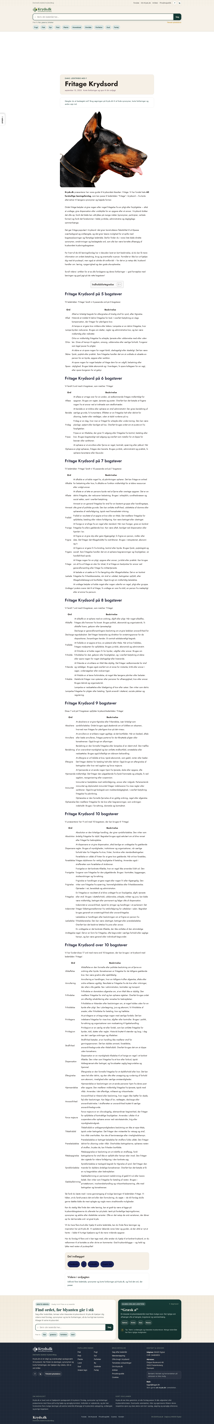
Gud (108, 27)
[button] (2, 119)
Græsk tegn (82, 1370)
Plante (66, 27)
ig (179, 3)
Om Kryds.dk (146, 3)
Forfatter (99, 27)
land (72, 1335)
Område (88, 27)
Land (80, 1363)
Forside (136, 3)
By (95, 1363)
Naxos (148, 1323)
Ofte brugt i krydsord (120, 1359)
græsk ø (44, 22)
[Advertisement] (107, 51)
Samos (124, 1323)
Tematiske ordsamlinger (121, 1363)
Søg (177, 17)
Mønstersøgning (118, 1356)
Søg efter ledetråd (119, 1352)
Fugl (36, 27)
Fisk (43, 27)
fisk (39, 22)
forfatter (50, 22)
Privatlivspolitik (165, 3)
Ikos (140, 1323)
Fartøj (116, 27)
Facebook (74, 1264)
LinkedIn (93, 1264)
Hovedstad (77, 27)
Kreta (133, 1323)
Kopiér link (107, 1264)
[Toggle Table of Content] (118, 284)
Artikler (155, 3)
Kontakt (121, 1417)
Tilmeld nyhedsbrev (174, 22)
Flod (57, 27)
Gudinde (97, 1366)
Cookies (115, 1377)
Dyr (50, 27)
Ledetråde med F (79, 78)
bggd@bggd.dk (153, 1385)
